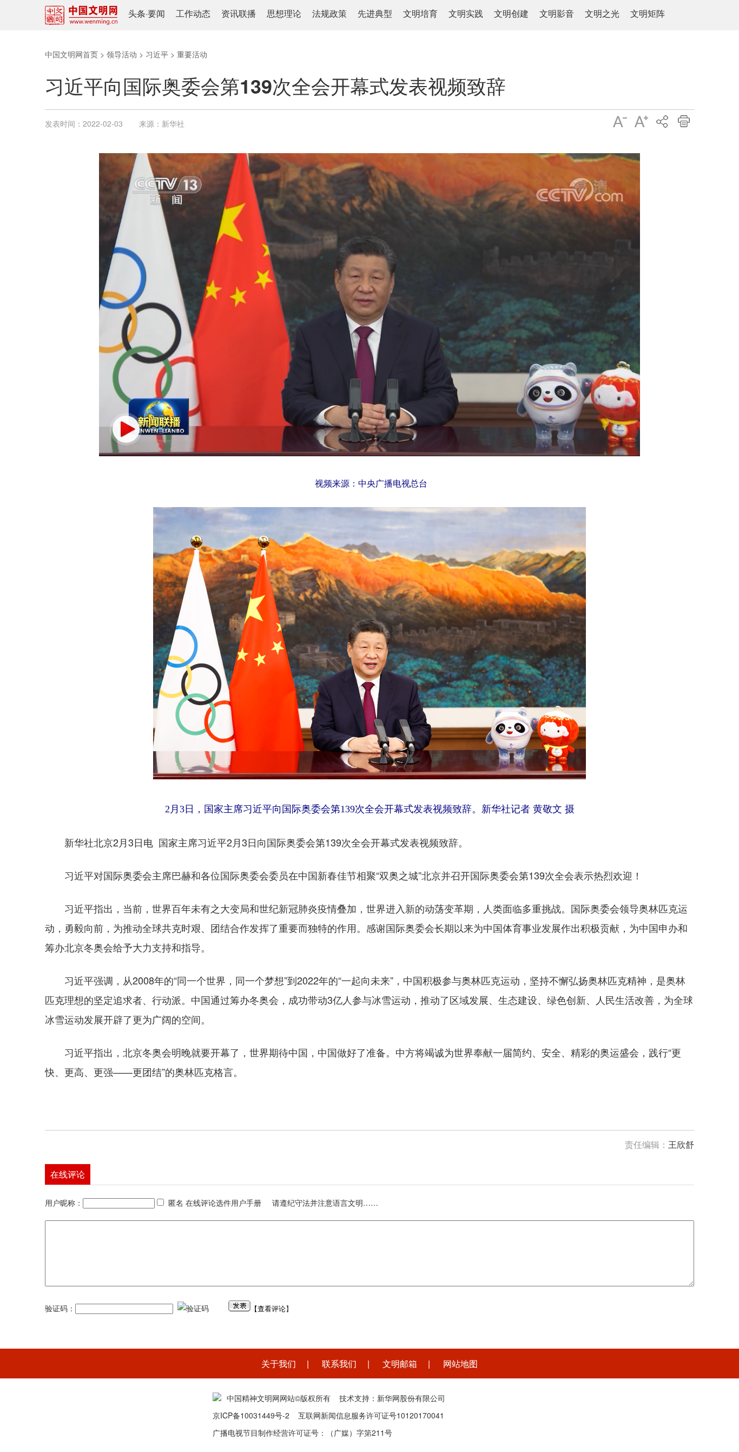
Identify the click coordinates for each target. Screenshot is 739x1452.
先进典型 (375, 13)
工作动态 (193, 13)
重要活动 (192, 54)
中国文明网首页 (71, 54)
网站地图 (460, 1363)
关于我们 (278, 1363)
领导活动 (122, 54)
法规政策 (329, 13)
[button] (126, 429)
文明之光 (602, 13)
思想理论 (284, 13)
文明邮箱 (399, 1363)
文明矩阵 (647, 13)
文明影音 (556, 13)
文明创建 (511, 13)
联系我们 (339, 1363)
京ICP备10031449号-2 (251, 1415)
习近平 (157, 54)
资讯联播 (238, 13)
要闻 (156, 13)
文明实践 (465, 13)
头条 (137, 13)
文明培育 (420, 13)
